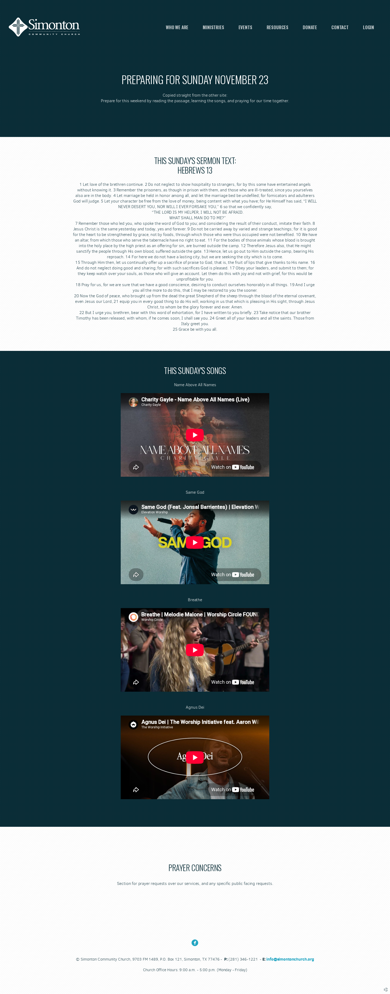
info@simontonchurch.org (290, 959)
